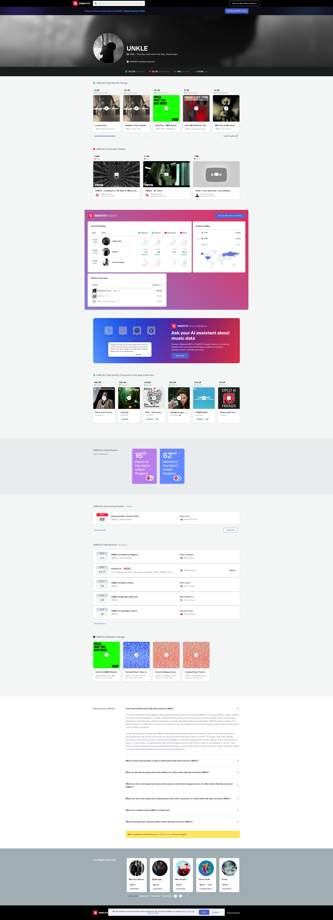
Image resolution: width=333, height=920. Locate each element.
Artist (104, 233)
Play (106, 108)
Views (185, 233)
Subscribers (171, 233)
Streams (157, 233)
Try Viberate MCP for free (237, 11)
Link (114, 291)
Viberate (81, 3)
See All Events (99, 530)
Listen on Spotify (229, 136)
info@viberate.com (164, 834)
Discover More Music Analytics (244, 3)
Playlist (95, 285)
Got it (204, 912)
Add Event (231, 530)
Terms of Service (233, 913)
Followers (144, 233)
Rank (94, 233)
